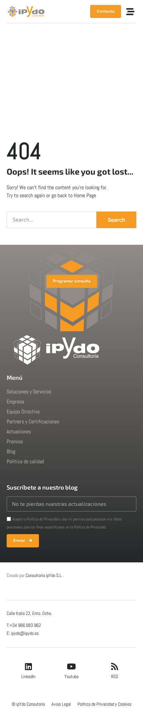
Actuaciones (19, 431)
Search (116, 219)
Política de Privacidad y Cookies (104, 704)
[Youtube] (71, 666)
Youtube (71, 676)
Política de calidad (25, 461)
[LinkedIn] (28, 666)
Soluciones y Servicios (29, 391)
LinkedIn (28, 676)
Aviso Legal (61, 704)
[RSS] (115, 666)
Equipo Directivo (23, 411)
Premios (15, 441)
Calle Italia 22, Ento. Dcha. (29, 613)
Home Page (85, 195)
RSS (114, 676)
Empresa (15, 401)
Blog (11, 451)
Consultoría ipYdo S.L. (44, 575)
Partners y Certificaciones (33, 421)
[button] (130, 12)
